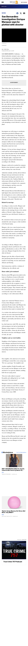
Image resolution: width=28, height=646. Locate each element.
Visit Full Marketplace (21, 452)
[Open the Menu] (2, 2)
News (4, 13)
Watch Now (23, 2)
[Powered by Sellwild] (24, 539)
